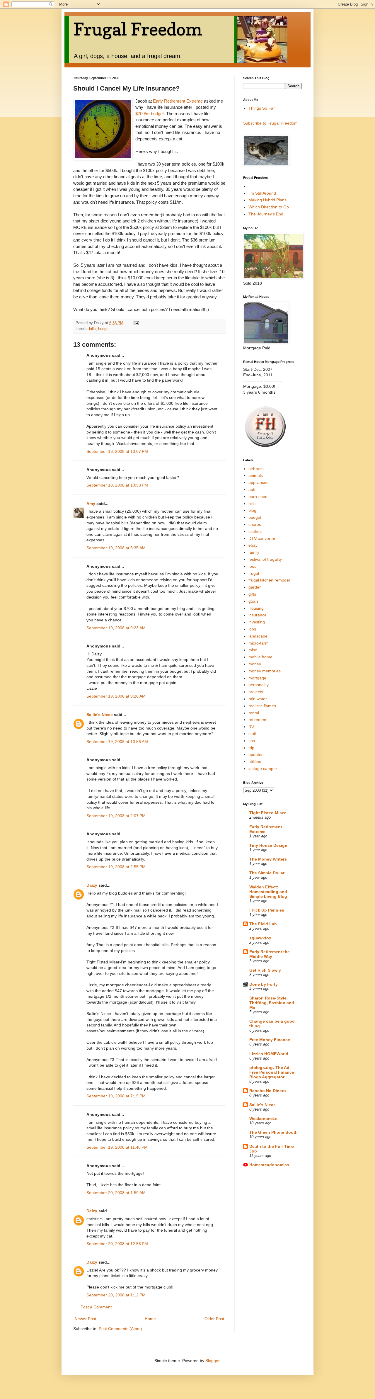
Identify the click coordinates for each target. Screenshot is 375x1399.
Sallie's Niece (99, 714)
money (254, 664)
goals (253, 601)
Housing (256, 608)
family (253, 552)
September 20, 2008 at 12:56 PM (117, 1243)
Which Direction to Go (268, 207)
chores (254, 524)
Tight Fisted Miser (267, 812)
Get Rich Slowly (265, 970)
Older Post (214, 1318)
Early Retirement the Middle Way (269, 954)
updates (255, 754)
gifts (252, 594)
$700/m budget (149, 113)
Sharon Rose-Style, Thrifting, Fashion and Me (271, 1003)
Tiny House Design (268, 845)
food (252, 566)
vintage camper (262, 768)
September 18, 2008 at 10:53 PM (117, 485)
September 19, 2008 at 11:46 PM (117, 1147)
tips (251, 740)
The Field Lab (263, 924)
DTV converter (261, 538)
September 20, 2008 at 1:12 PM (116, 1295)
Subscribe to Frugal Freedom (270, 123)
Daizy (91, 885)
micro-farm (258, 643)
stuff (252, 733)
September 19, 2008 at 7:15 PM (116, 1096)
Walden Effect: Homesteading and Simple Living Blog (268, 892)
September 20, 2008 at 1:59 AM (116, 1192)
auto (252, 489)
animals (255, 475)
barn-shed (257, 496)
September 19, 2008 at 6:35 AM (116, 547)
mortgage (257, 678)
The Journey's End (265, 214)
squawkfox (260, 938)
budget (104, 329)
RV (251, 726)
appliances (258, 482)
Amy (90, 503)
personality (258, 684)
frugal (253, 573)
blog (252, 510)
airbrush (256, 468)
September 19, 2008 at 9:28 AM (116, 696)
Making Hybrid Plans (267, 200)
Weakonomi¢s (263, 1118)
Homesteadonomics (269, 1164)
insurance (257, 615)
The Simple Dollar (266, 873)
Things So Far (261, 108)
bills (92, 329)
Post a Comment (96, 1307)
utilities (254, 761)
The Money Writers (268, 859)
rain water (257, 698)
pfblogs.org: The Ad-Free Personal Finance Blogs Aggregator (271, 1072)
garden (255, 587)
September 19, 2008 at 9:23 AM (116, 627)
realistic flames (262, 705)
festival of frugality (265, 559)
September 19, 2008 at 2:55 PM (116, 866)
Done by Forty (263, 984)
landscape (257, 636)
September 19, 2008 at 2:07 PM (116, 815)
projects (255, 691)
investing (256, 622)
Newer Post (85, 1318)
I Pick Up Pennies (266, 910)
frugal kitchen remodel (269, 580)
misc (252, 649)
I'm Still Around (262, 193)
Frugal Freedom (137, 29)
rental (253, 712)
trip (251, 747)
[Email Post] (136, 323)
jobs (252, 629)
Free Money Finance (269, 1039)
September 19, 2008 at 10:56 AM (117, 741)
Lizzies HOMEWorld (268, 1053)
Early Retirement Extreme (178, 100)
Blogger (212, 1360)
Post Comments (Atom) (120, 1328)
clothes (255, 531)
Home (150, 1318)
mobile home (260, 657)
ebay (253, 545)
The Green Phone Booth (273, 1132)
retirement (257, 719)
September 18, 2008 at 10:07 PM (117, 451)
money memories (264, 671)
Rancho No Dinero (267, 1090)
